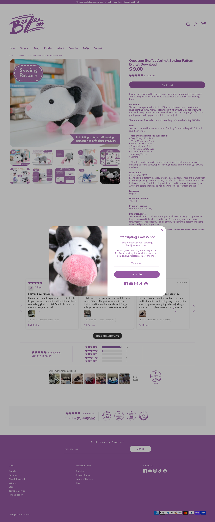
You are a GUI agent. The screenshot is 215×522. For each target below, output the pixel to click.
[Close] (162, 230)
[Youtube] (131, 283)
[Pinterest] (146, 283)
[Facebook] (126, 283)
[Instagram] (136, 283)
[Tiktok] (141, 283)
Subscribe (137, 274)
